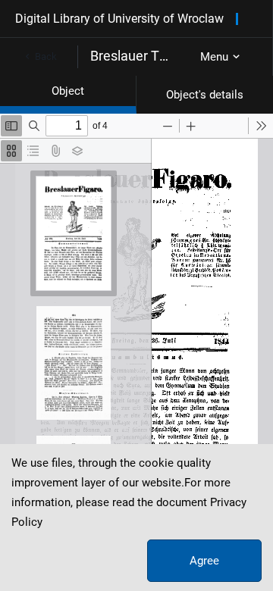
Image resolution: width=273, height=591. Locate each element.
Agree (204, 561)
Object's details (204, 95)
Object (68, 91)
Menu (214, 57)
